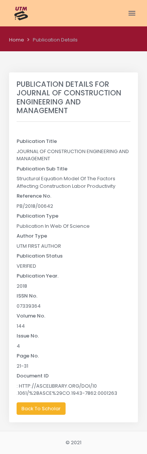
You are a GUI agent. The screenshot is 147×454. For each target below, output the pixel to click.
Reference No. (34, 195)
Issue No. (28, 335)
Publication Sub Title (42, 168)
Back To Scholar (41, 408)
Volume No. (31, 315)
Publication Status (40, 255)
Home (16, 39)
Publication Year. (37, 275)
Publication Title (37, 141)
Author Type (32, 235)
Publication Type (37, 215)
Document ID (33, 375)
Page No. (28, 355)
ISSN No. (27, 295)
